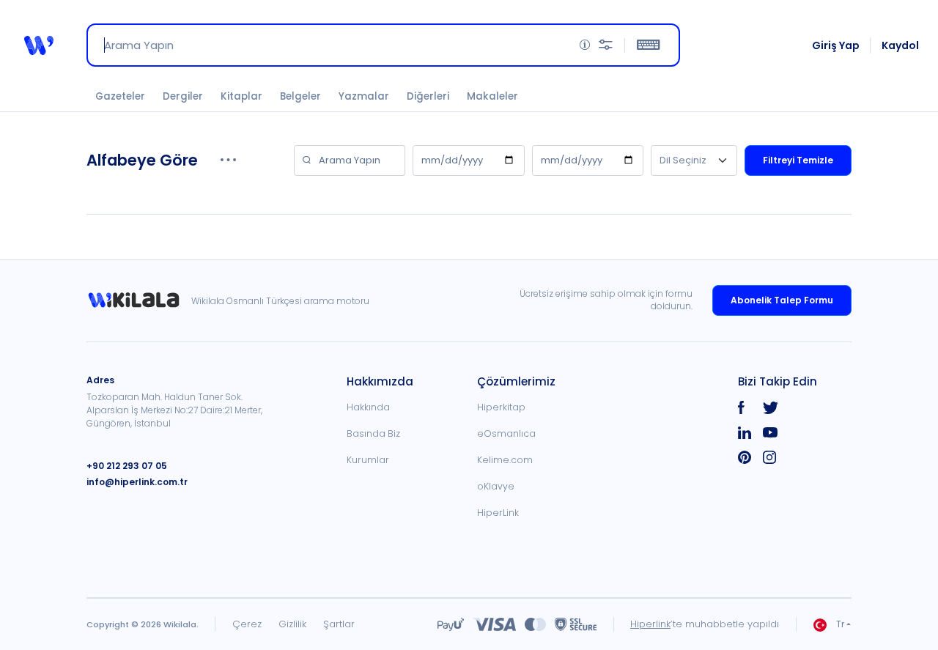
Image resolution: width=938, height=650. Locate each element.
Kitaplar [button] (241, 96)
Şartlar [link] (339, 624)
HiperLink (498, 512)
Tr (840, 624)
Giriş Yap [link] (836, 45)
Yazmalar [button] (364, 96)
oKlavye (495, 486)
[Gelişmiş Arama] (605, 45)
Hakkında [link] (368, 407)
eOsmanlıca (506, 433)
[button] (39, 45)
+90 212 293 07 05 (126, 465)
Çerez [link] (247, 624)
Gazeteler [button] (120, 96)
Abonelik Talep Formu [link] (782, 300)
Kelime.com (505, 460)
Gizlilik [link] (292, 624)
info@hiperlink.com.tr (137, 482)
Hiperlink (650, 624)
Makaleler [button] (492, 96)
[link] (138, 300)
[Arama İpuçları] (584, 45)
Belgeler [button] (300, 96)
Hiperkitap (501, 407)
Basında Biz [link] (373, 433)
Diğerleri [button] (428, 96)
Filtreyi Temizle (798, 160)
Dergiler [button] (183, 96)
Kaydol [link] (900, 45)
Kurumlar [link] (368, 460)
